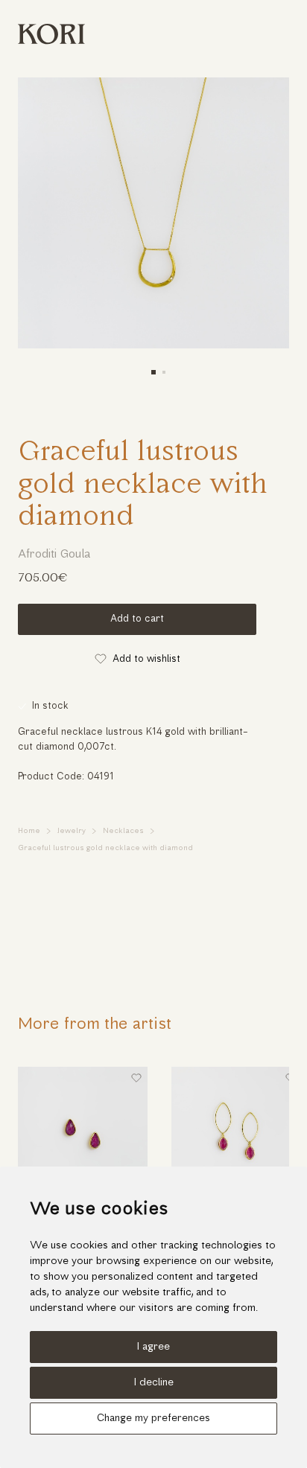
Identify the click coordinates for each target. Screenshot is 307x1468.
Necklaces (123, 831)
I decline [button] (154, 1382)
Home (29, 831)
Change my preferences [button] (153, 1418)
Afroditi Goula (54, 555)
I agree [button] (153, 1347)
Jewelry (71, 831)
